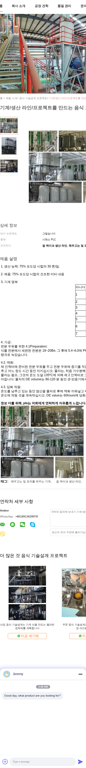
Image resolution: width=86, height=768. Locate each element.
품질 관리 (64, 6)
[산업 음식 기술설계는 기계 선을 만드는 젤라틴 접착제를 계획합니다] (27, 593)
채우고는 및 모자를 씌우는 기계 (31, 481)
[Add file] (5, 761)
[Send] (80, 761)
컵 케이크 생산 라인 (68, 481)
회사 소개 (18, 6)
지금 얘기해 (30, 636)
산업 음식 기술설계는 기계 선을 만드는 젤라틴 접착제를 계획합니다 (27, 626)
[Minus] (80, 674)
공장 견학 (41, 6)
